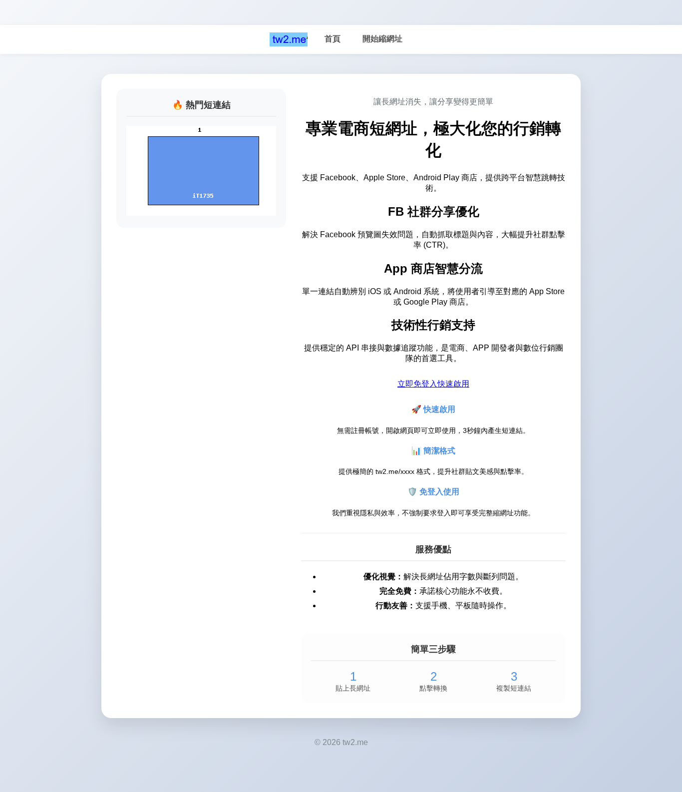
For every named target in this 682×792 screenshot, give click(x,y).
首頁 (333, 38)
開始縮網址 (382, 38)
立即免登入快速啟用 (433, 384)
